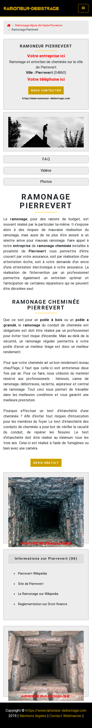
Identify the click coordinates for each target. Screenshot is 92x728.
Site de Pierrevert (31, 584)
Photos (46, 181)
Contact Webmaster (65, 716)
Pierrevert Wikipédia (32, 573)
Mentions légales (32, 716)
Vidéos (46, 170)
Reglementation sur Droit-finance (42, 604)
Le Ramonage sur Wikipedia (38, 594)
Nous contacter (46, 90)
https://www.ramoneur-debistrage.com (55, 710)
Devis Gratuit (46, 462)
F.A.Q (46, 159)
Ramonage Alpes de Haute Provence (38, 25)
